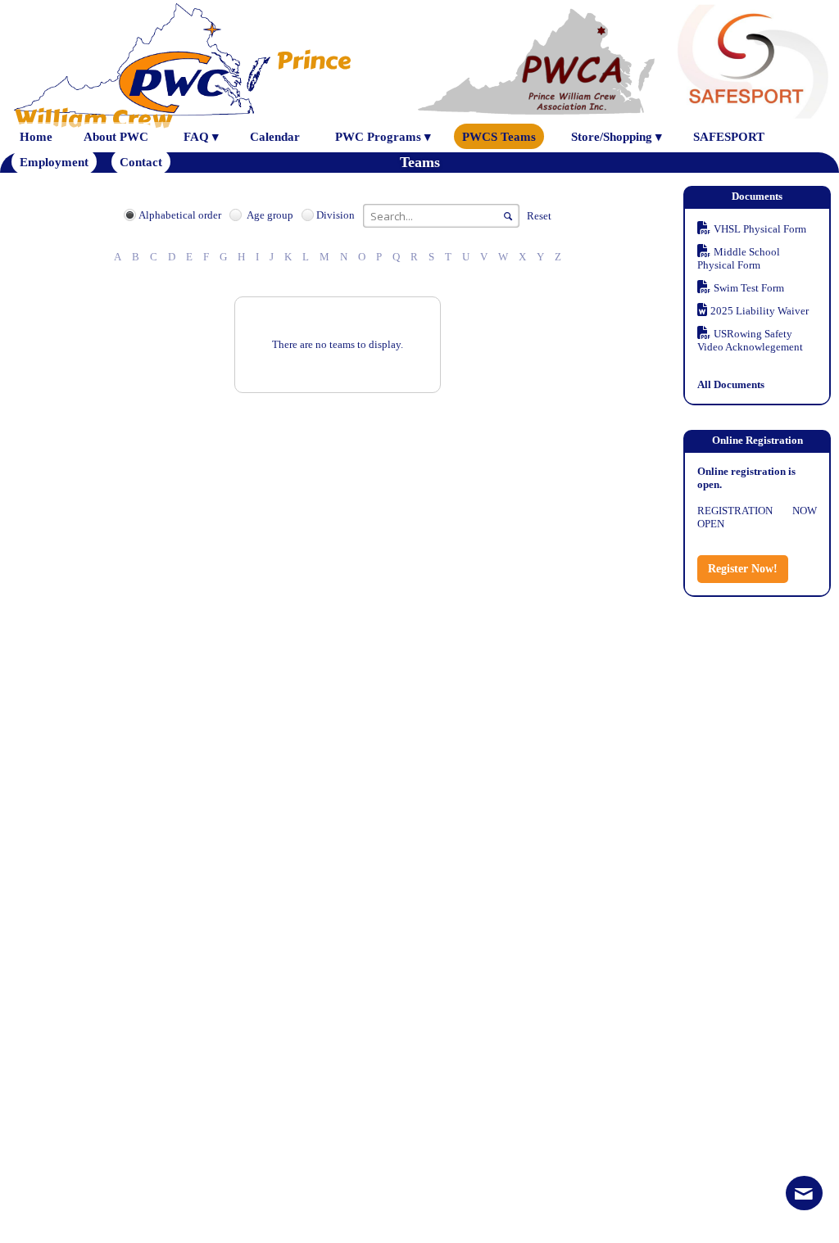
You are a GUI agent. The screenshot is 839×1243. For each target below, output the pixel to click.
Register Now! (743, 569)
